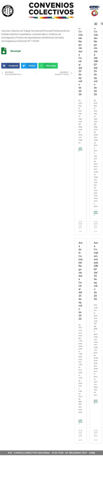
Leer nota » (80, 150)
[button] (96, 24)
